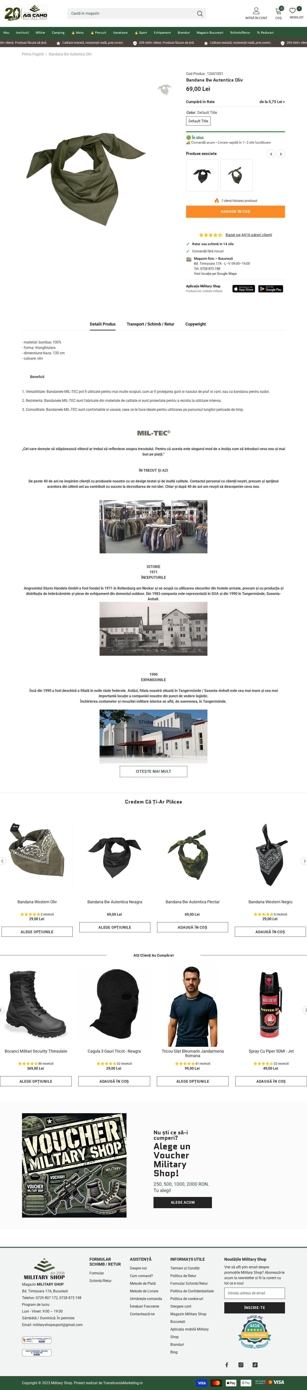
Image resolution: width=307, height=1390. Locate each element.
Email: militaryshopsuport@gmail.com (52, 1325)
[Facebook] (226, 1364)
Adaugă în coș (235, 211)
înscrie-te (254, 1308)
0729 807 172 (47, 1298)
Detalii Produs (103, 324)
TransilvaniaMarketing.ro (123, 1383)
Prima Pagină (33, 54)
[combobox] (130, 13)
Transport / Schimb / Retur (150, 324)
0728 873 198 (210, 269)
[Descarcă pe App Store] (243, 289)
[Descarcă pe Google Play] (270, 288)
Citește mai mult (153, 771)
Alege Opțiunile (37, 932)
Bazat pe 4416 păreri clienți (249, 235)
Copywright (195, 324)
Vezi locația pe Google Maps (215, 274)
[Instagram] (241, 1364)
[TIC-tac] (255, 1364)
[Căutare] (136, 13)
